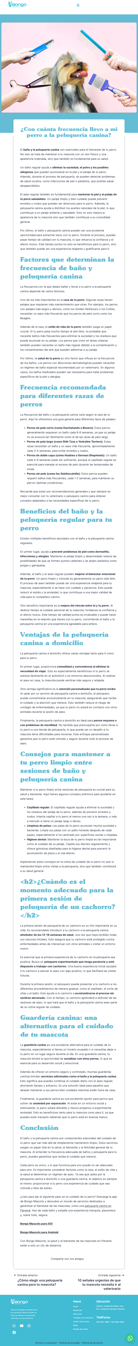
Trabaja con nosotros (83, 1318)
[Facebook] (14, 1332)
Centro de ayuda (81, 1322)
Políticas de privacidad (69, 1343)
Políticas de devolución (92, 1343)
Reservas (77, 1310)
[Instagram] (29, 1325)
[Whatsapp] (14, 1325)
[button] (78, 5)
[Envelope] (21, 1325)
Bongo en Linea (80, 1329)
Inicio (75, 1306)
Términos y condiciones (46, 1343)
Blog (75, 1325)
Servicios (77, 1314)
